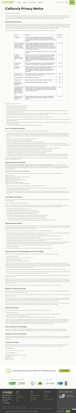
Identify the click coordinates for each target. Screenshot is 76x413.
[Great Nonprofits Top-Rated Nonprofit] (40, 383)
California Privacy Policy (11, 406)
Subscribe (64, 370)
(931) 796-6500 (5, 400)
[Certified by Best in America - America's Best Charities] (66, 383)
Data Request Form (23, 406)
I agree (67, 411)
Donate (72, 2)
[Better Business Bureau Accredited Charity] (60, 383)
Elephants (32, 393)
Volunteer (46, 397)
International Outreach (20, 397)
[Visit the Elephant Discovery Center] (62, 396)
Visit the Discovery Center (65, 391)
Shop (66, 2)
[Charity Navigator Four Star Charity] (50, 383)
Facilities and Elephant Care (35, 395)
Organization (18, 395)
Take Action (46, 395)
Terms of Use (18, 406)
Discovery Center (33, 397)
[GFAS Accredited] (12, 383)
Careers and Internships (48, 399)
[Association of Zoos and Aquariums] (21, 383)
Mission (17, 393)
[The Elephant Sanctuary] (8, 2)
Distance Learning (33, 399)
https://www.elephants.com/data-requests (25, 257)
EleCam (40, 2)
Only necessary (60, 411)
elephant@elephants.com (6, 399)
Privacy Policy (12, 17)
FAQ (17, 399)
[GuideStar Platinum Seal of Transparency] (32, 383)
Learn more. (35, 411)
